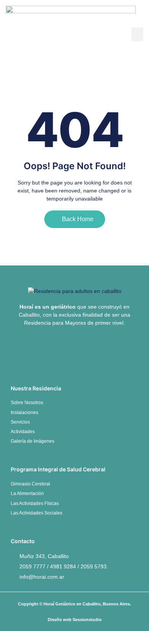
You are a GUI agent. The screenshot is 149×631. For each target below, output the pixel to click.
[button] (137, 34)
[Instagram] (87, 352)
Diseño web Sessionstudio (75, 619)
